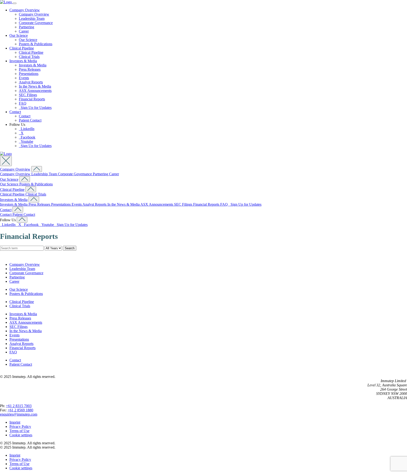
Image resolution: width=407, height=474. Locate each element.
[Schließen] (6, 161)
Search (69, 248)
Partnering (26, 27)
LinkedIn (26, 129)
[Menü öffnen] (14, 3)
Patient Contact (30, 120)
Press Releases (30, 69)
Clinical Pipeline (21, 48)
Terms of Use (19, 431)
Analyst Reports (31, 82)
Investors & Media (23, 61)
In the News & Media (35, 86)
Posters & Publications (35, 44)
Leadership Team (32, 18)
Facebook (27, 137)
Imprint (14, 422)
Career (24, 31)
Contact (15, 112)
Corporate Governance (36, 23)
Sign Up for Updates (35, 108)
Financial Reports (32, 99)
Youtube (26, 141)
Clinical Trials (29, 57)
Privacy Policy (20, 427)
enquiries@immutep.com (18, 414)
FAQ (22, 103)
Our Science (18, 35)
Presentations (28, 74)
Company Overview (24, 10)
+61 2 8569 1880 (20, 410)
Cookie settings (20, 435)
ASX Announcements (35, 91)
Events (24, 78)
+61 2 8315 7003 (19, 406)
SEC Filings (28, 95)
